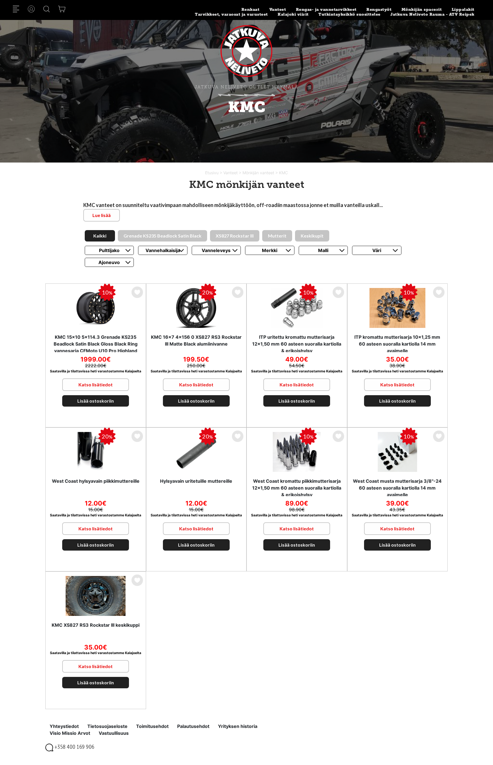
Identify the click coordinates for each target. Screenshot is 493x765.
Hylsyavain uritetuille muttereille (196, 481)
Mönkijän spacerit (421, 9)
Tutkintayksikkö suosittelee (349, 14)
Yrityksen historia (237, 726)
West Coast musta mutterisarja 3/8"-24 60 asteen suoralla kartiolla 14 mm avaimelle (397, 488)
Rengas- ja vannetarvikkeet (326, 9)
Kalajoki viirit (293, 14)
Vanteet (277, 9)
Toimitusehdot (152, 726)
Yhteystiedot (64, 726)
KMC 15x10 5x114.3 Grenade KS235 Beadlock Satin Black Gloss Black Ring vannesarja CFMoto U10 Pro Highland (96, 344)
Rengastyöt (378, 9)
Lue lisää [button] (101, 215)
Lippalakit (463, 9)
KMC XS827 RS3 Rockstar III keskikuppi (96, 625)
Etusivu (212, 172)
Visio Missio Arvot (70, 733)
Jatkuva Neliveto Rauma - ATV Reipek (432, 14)
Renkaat (250, 9)
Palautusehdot (193, 726)
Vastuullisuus (114, 733)
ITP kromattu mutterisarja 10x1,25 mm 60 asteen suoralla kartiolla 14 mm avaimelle (397, 344)
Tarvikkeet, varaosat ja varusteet (231, 14)
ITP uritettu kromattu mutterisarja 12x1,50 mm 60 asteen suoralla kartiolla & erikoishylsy (296, 344)
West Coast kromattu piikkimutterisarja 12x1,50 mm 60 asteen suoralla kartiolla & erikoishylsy (296, 488)
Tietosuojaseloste (107, 726)
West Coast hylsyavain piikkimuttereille (96, 481)
